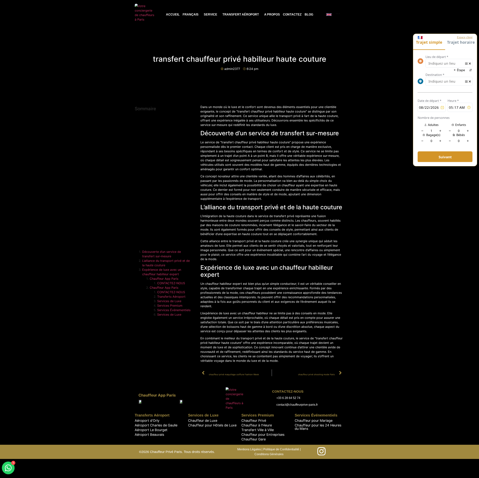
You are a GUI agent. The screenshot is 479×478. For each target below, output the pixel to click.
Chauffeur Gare (253, 439)
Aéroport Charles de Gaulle (156, 425)
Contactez (292, 14)
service (210, 14)
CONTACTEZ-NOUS (171, 283)
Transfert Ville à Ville (257, 430)
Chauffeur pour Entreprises (262, 435)
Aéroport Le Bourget (151, 430)
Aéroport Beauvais (149, 435)
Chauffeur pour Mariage (313, 421)
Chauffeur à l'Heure (256, 425)
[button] (164, 148)
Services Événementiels (173, 310)
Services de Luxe (169, 301)
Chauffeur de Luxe (202, 421)
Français (191, 14)
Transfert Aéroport (240, 14)
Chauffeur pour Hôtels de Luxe (212, 425)
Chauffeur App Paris (164, 278)
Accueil (173, 14)
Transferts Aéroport (171, 296)
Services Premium (169, 305)
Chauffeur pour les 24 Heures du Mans (318, 427)
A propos (272, 14)
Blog (309, 14)
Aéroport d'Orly (147, 421)
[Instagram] (321, 451)
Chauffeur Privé (253, 421)
